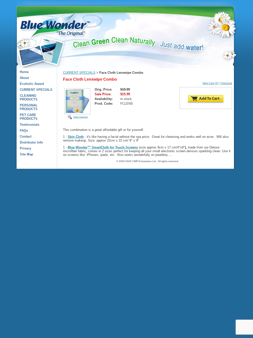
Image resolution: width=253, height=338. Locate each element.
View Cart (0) (210, 83)
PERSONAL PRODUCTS (29, 107)
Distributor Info (31, 142)
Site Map (26, 154)
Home (24, 72)
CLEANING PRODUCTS (29, 97)
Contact (25, 136)
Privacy (25, 148)
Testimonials (29, 124)
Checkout (226, 83)
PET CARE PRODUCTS (29, 117)
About (24, 78)
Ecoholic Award (32, 84)
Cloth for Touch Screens (119, 147)
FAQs (24, 130)
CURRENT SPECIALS (36, 90)
